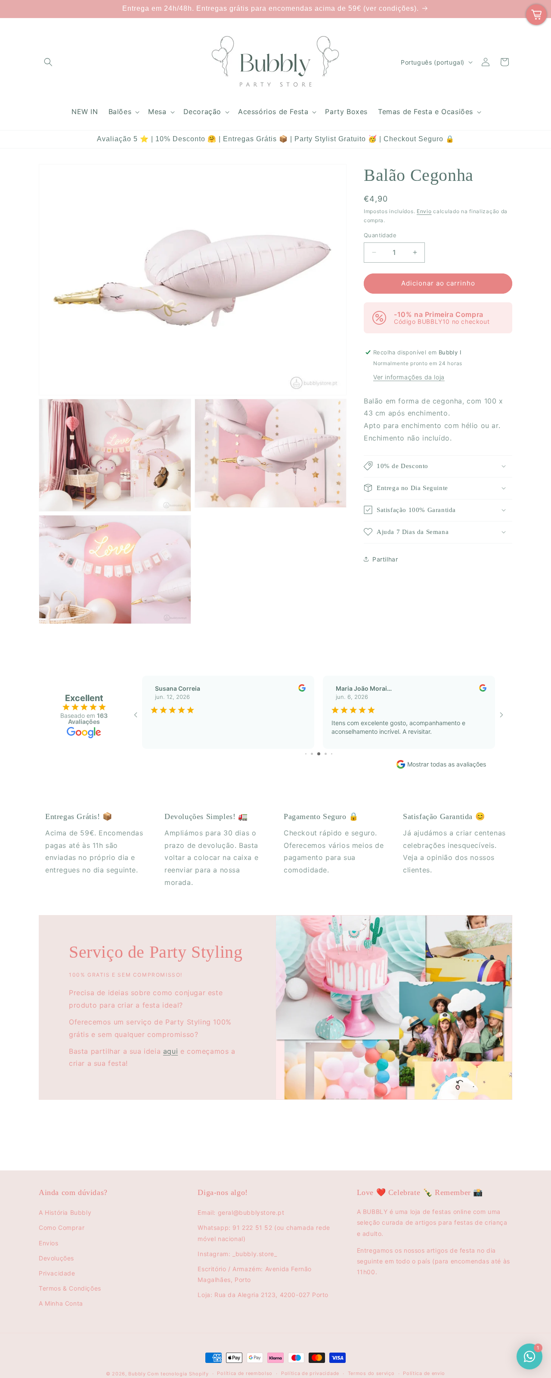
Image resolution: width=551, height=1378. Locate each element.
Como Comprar (61, 1227)
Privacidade (57, 1273)
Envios (49, 1243)
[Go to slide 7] (326, 754)
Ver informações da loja (409, 376)
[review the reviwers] (302, 689)
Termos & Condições (70, 1288)
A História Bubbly (65, 1212)
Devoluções (56, 1258)
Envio (424, 211)
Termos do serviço (371, 1373)
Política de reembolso (244, 1373)
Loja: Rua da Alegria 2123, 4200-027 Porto (263, 1294)
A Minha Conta (61, 1303)
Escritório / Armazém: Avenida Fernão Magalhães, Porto (255, 1274)
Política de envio (424, 1373)
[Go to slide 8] (331, 753)
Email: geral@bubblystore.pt (241, 1212)
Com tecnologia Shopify (177, 1374)
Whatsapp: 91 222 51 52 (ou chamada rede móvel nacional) (264, 1233)
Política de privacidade (310, 1373)
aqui (170, 1050)
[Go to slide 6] (318, 753)
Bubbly (136, 1374)
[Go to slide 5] (312, 754)
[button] (48, 62)
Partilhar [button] (385, 559)
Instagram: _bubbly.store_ (237, 1253)
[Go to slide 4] (305, 753)
